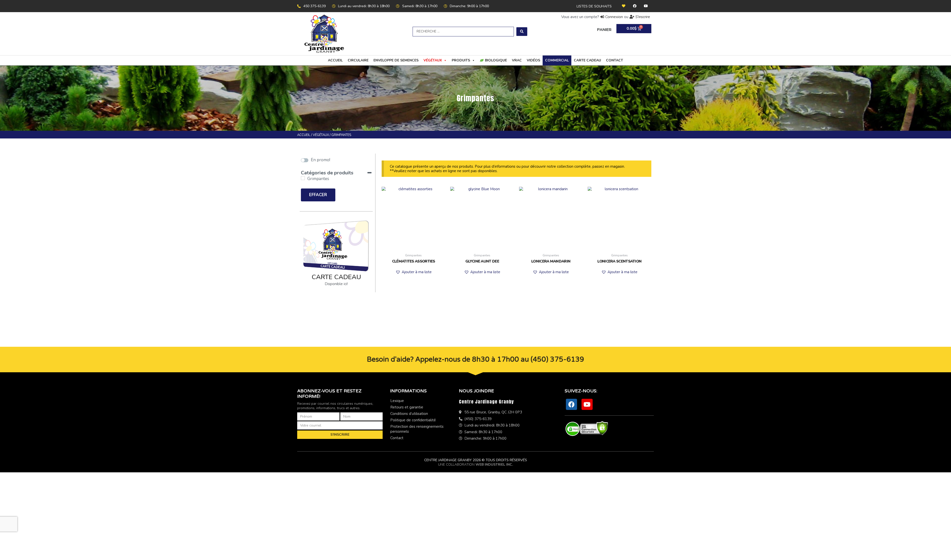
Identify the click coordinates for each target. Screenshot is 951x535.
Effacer (318, 195)
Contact (614, 60)
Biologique (496, 60)
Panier (604, 29)
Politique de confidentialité (413, 420)
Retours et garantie (406, 407)
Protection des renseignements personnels (417, 429)
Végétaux (432, 60)
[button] (414, 271)
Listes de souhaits (594, 6)
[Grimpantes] (303, 178)
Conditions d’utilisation (409, 413)
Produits (461, 60)
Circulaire (358, 60)
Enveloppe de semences (396, 60)
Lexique (397, 400)
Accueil (335, 60)
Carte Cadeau (587, 60)
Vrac (517, 60)
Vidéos (533, 60)
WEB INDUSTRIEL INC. (494, 464)
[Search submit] (521, 31)
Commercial (557, 60)
